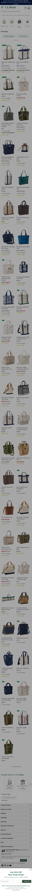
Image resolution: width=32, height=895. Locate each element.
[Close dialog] (30, 869)
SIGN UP (26, 881)
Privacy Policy (15, 889)
